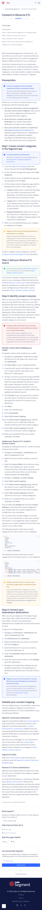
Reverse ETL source (29, 268)
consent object (31, 721)
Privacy (21, 895)
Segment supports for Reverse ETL (21, 130)
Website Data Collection (21, 901)
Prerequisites (6, 29)
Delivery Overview (13, 782)
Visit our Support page (9, 820)
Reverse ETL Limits (22, 693)
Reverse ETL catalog (15, 159)
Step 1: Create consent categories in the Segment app (19, 32)
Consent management (12, 9)
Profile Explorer (15, 758)
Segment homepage (19, 166)
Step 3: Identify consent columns (12, 39)
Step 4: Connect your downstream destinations (17, 42)
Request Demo (21, 865)
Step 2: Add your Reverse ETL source (14, 35)
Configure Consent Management (14, 254)
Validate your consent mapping (12, 45)
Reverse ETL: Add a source (16, 283)
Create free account (21, 874)
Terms (21, 898)
